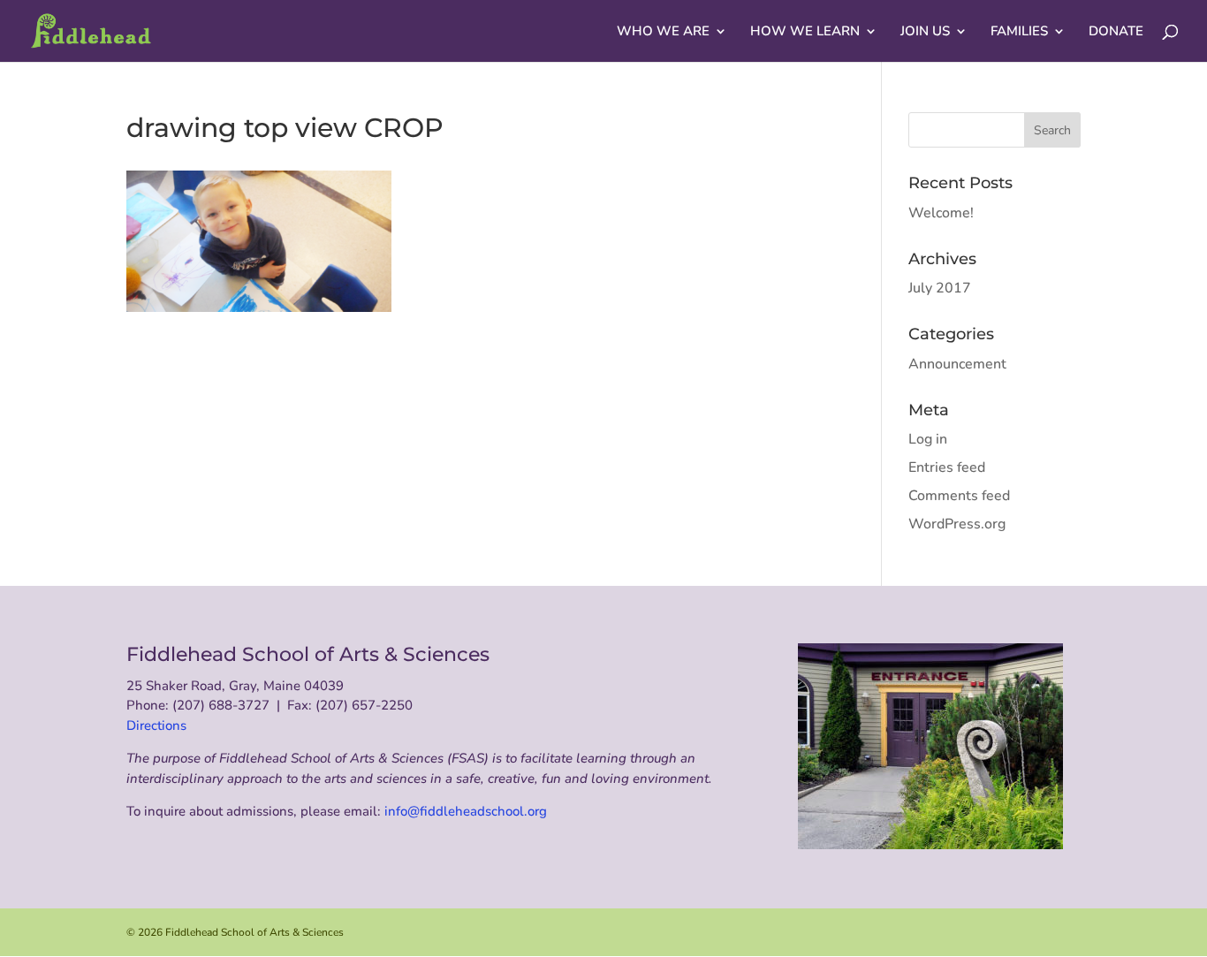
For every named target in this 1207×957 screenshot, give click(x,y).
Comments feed (959, 495)
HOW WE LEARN (805, 32)
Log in (927, 439)
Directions (156, 725)
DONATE (1116, 32)
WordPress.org (957, 524)
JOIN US (925, 32)
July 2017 (939, 288)
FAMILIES (1019, 32)
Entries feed (946, 467)
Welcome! (941, 213)
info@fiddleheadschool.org (465, 811)
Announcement (957, 364)
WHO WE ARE (663, 32)
